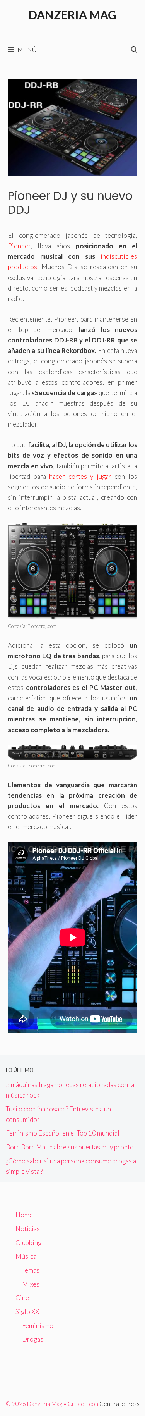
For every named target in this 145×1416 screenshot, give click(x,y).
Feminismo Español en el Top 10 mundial (62, 1133)
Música (25, 1256)
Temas (30, 1270)
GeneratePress (119, 1403)
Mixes (30, 1284)
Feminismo (37, 1325)
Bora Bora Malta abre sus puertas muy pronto (70, 1147)
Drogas (32, 1339)
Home (24, 1215)
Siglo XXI (28, 1312)
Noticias (27, 1229)
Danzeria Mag (72, 15)
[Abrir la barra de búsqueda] (134, 49)
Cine (22, 1298)
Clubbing (28, 1243)
